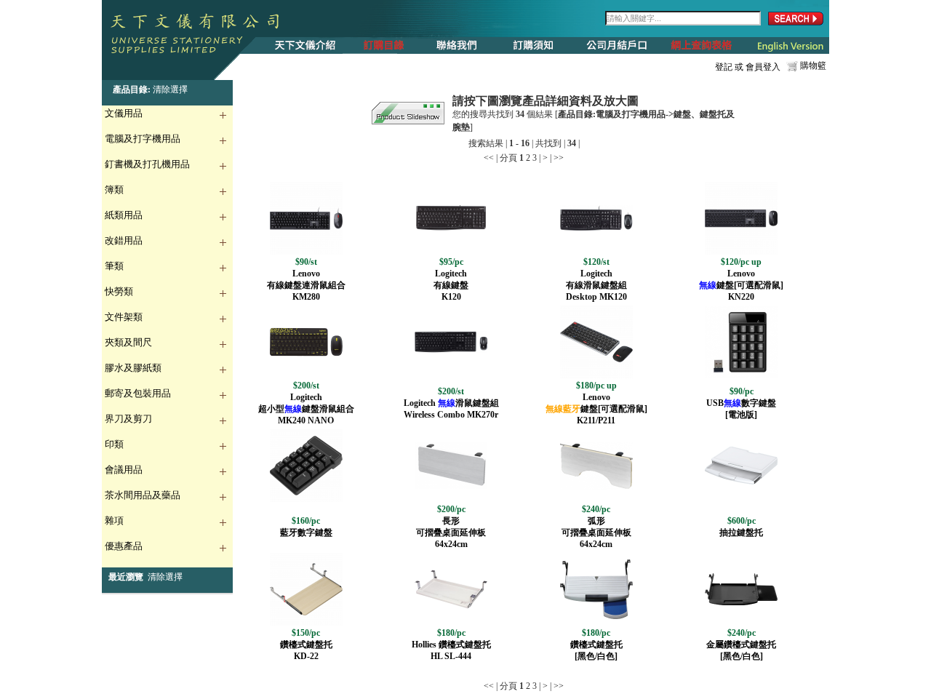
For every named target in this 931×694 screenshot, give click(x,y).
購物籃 (813, 65)
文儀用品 (124, 113)
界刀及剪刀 (128, 418)
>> (559, 158)
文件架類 (124, 316)
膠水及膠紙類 (133, 367)
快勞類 (119, 291)
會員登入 (763, 67)
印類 (114, 444)
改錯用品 (124, 240)
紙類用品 (124, 215)
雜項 (114, 520)
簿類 (114, 189)
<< (489, 158)
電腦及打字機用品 (142, 138)
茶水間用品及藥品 (142, 495)
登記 (723, 67)
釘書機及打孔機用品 (147, 164)
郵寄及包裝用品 (138, 393)
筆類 (114, 265)
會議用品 (124, 469)
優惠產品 (124, 546)
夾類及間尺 (128, 342)
